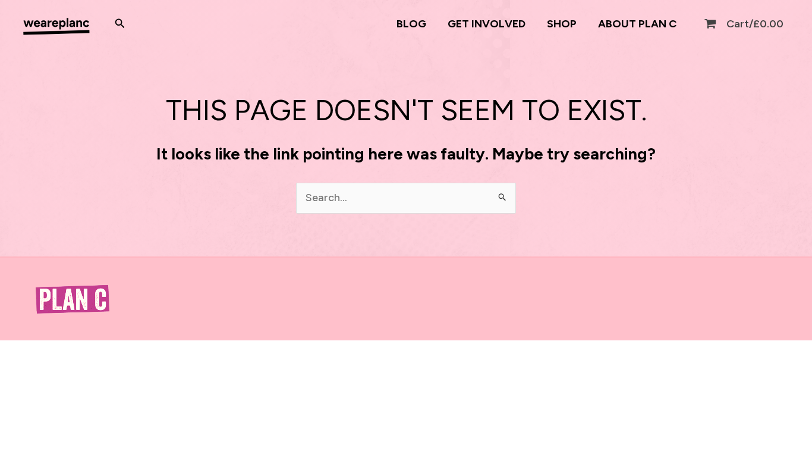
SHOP (562, 23)
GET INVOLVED (486, 23)
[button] (120, 24)
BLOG (411, 23)
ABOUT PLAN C (637, 23)
